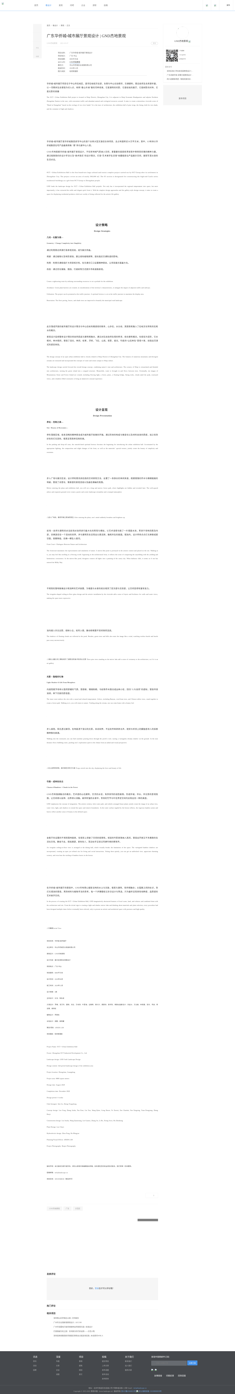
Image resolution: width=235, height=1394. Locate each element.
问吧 (72, 5)
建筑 (80, 1366)
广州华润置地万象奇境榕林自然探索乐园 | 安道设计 (73, 1327)
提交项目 (105, 1361)
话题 (57, 1374)
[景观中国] (15, 5)
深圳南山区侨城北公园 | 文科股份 (66, 1318)
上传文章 (105, 1366)
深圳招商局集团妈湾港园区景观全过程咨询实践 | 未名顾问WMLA (78, 1336)
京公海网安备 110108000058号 (150, 1391)
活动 (34, 1366)
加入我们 (128, 1366)
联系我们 (128, 1361)
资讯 (34, 1361)
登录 (97, 1288)
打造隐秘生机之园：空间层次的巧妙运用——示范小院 (74, 1331)
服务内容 (128, 1370)
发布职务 (105, 1379)
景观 (62, 25)
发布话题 (105, 1370)
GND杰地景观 (75, 62)
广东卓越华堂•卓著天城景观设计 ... (180, 75)
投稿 (106, 5)
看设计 (48, 5)
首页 (36, 5)
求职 (94, 5)
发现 (61, 5)
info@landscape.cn (140, 1388)
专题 (57, 1361)
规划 (80, 1370)
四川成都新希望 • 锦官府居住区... (179, 79)
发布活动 (105, 1374)
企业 (83, 5)
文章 (57, 1366)
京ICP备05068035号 (128, 1391)
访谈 (57, 1370)
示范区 (77, 1208)
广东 (67, 1208)
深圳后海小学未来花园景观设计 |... (180, 71)
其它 (80, 1374)
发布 (228, 5)
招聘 (34, 1370)
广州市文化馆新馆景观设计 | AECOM (67, 1322)
